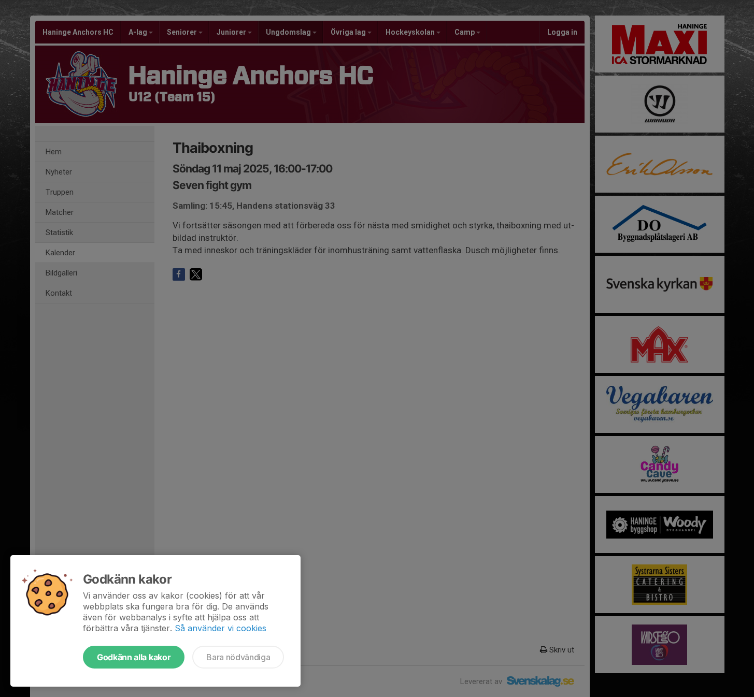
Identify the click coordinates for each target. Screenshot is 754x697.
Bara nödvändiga (238, 657)
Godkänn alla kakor (133, 657)
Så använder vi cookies (220, 628)
